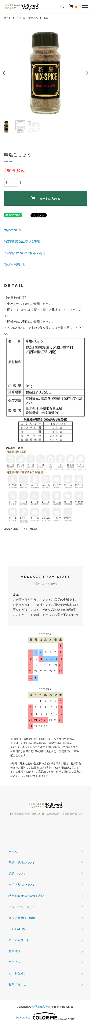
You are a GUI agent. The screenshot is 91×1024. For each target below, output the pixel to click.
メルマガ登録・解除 (21, 918)
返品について (13, 230)
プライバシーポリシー (23, 907)
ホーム (7, 17)
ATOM (21, 929)
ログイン (14, 962)
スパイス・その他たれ (27, 17)
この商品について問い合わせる (25, 253)
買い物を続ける (14, 264)
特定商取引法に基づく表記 (22, 241)
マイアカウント (18, 940)
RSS (11, 929)
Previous (5, 73)
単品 (46, 17)
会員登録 (14, 951)
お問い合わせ (17, 984)
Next (86, 73)
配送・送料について (21, 862)
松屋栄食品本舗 (41, 1006)
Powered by (23, 1017)
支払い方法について (21, 885)
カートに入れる (49, 198)
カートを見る (17, 973)
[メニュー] (84, 6)
